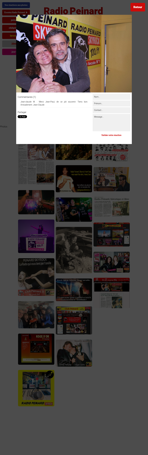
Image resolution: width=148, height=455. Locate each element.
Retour (137, 7)
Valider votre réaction (111, 135)
